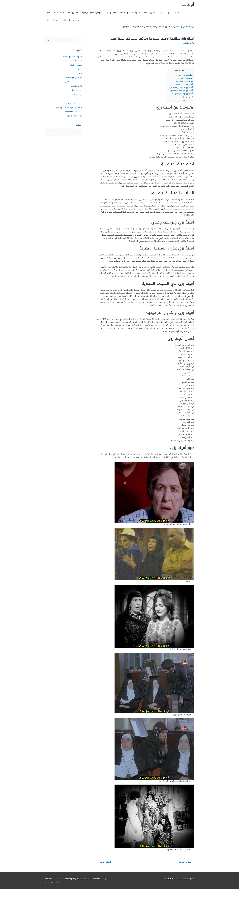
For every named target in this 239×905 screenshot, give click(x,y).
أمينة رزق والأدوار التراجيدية (182, 93)
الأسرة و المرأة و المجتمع (130, 12)
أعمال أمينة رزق (187, 96)
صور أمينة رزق (187, 100)
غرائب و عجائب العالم (70, 20)
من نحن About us (75, 103)
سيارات (56, 20)
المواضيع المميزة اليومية (92, 12)
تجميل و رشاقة (150, 12)
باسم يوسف (166, 228)
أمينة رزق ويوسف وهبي (183, 84)
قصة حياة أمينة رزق (185, 78)
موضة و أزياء (111, 12)
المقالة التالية (104, 862)
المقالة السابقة (186, 862)
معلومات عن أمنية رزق (184, 75)
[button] (48, 20)
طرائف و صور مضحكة (55, 12)
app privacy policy (74, 116)
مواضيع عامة (73, 12)
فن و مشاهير (173, 12)
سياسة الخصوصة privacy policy (69, 107)
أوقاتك (187, 4)
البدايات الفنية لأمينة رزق (183, 81)
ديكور (162, 12)
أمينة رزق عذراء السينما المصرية (181, 87)
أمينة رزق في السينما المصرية (181, 90)
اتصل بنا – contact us (73, 111)
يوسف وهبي (140, 50)
